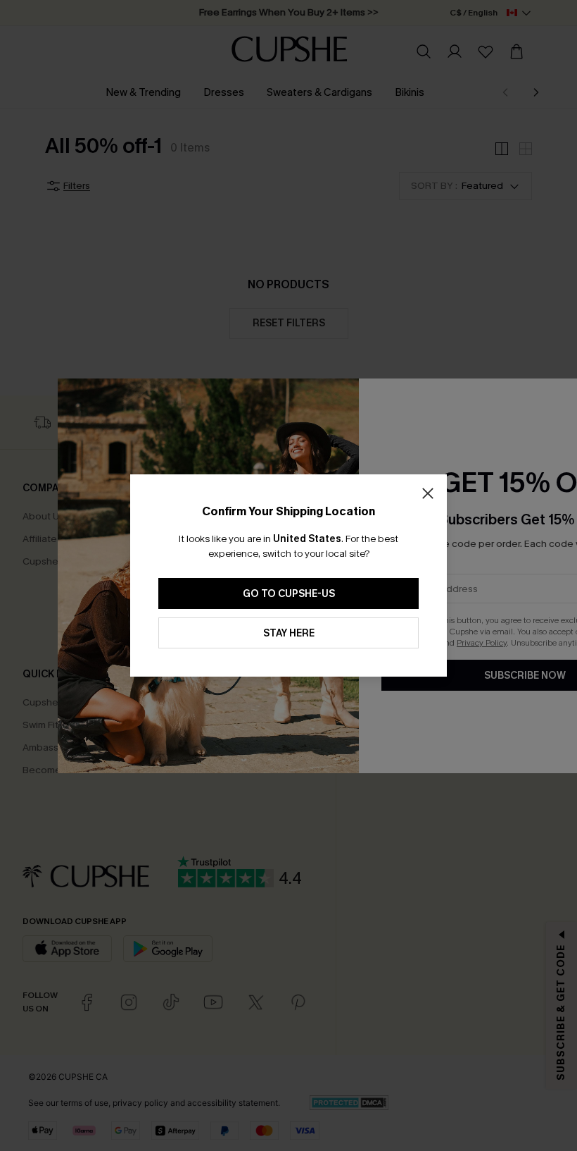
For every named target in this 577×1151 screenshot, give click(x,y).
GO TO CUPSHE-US (289, 594)
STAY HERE (289, 633)
